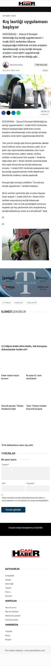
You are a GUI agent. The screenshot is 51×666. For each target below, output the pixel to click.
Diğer (6, 64)
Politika (8, 54)
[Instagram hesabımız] (24, 662)
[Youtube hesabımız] (32, 662)
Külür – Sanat (10, 38)
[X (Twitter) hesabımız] (16, 662)
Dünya (7, 22)
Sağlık (7, 48)
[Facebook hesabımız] (8, 662)
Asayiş (7, 59)
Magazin (8, 43)
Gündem (8, 32)
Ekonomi (8, 27)
